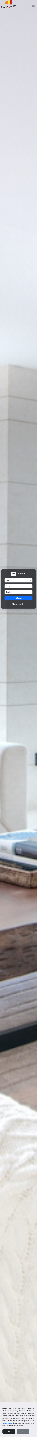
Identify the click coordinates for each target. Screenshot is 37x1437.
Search (19, 598)
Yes (9, 1431)
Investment (21, 574)
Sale (13, 574)
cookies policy (7, 1423)
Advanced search (17, 604)
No (23, 1431)
